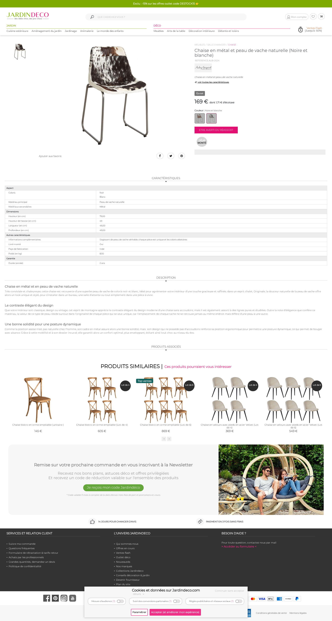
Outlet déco (123, 557)
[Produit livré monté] (202, 141)
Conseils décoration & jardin (133, 575)
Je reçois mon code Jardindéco (113, 487)
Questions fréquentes (22, 548)
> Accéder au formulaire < (239, 546)
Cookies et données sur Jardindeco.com (166, 590)
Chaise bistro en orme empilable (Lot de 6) (165, 424)
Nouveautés (123, 561)
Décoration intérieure (202, 31)
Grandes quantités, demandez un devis (32, 561)
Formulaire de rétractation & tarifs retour (33, 552)
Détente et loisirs (228, 31)
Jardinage (71, 31)
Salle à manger (216, 44)
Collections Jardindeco (130, 570)
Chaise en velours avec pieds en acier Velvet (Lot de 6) (293, 426)
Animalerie (86, 31)
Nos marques (124, 566)
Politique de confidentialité (25, 566)
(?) (114, 601)
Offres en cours (125, 548)
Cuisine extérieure (17, 31)
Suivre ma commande (22, 543)
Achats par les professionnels (26, 557)
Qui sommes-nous (127, 543)
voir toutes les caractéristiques (213, 82)
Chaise (232, 44)
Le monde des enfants (110, 31)
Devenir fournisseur (128, 579)
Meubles (159, 31)
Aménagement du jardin (46, 31)
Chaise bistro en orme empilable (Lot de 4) (102, 424)
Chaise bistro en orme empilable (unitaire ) (38, 424)
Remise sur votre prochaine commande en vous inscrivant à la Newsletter (113, 465)
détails (137, 594)
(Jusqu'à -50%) (313, 29)
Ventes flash (123, 552)
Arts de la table (176, 31)
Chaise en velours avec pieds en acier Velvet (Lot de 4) (230, 426)
